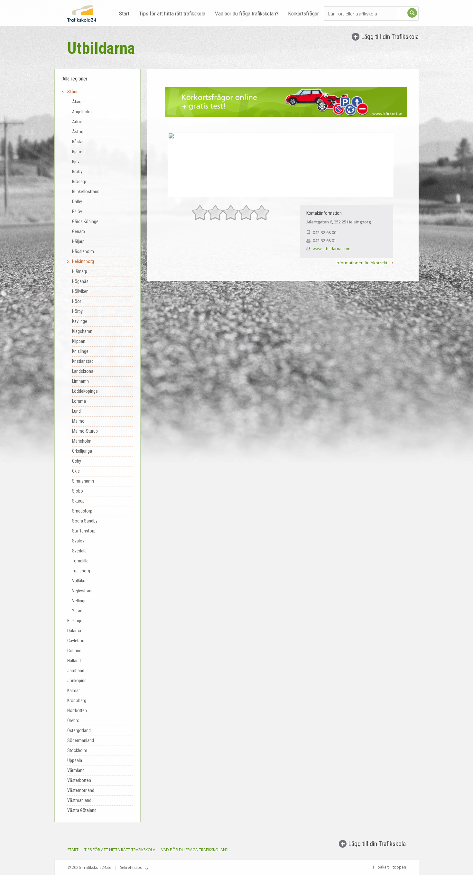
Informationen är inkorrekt (361, 263)
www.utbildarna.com (331, 248)
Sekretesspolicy (134, 867)
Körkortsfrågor (303, 13)
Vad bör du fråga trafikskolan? (246, 13)
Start (124, 13)
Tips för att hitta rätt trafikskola (172, 13)
